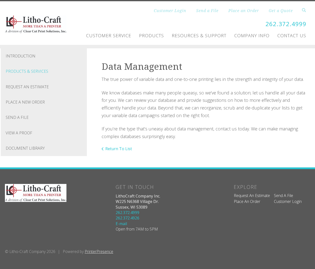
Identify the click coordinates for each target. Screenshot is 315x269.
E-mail (121, 223)
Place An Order (247, 201)
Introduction (20, 56)
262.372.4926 (127, 218)
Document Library (25, 148)
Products (151, 35)
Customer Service (108, 35)
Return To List (118, 148)
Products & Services (27, 71)
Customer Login (170, 10)
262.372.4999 (286, 24)
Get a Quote (281, 10)
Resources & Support (199, 35)
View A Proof (19, 133)
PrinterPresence (99, 251)
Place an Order (243, 10)
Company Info (251, 35)
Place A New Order (25, 102)
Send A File (17, 117)
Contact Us (291, 35)
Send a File (207, 10)
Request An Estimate (27, 87)
